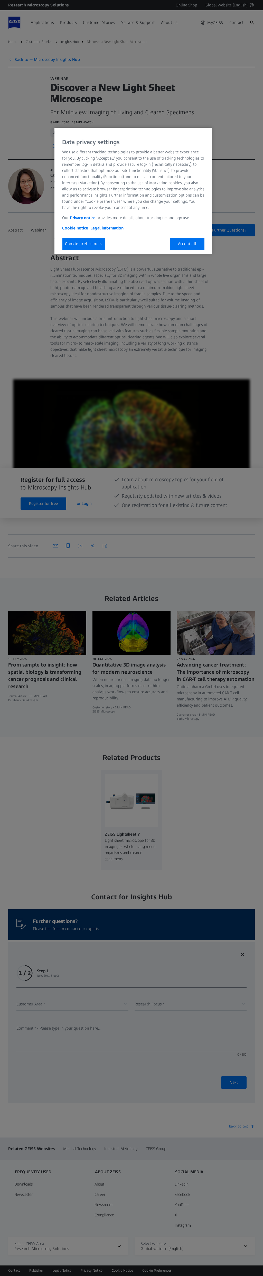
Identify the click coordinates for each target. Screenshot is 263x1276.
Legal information (107, 228)
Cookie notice (75, 228)
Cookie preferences (83, 243)
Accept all (187, 243)
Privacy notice (83, 217)
